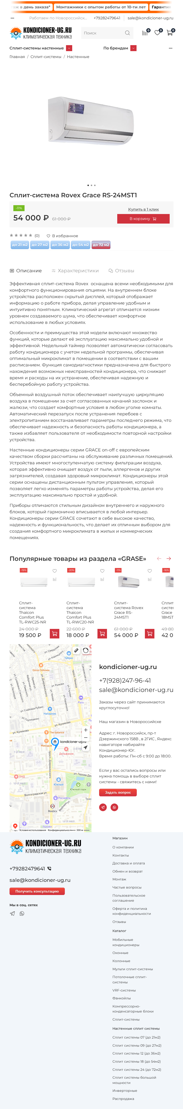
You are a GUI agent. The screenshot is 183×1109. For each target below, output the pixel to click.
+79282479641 (107, 18)
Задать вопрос (118, 792)
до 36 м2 (60, 244)
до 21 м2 (20, 244)
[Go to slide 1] (88, 185)
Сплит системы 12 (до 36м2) (136, 1053)
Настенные (78, 56)
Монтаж (119, 879)
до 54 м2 (80, 244)
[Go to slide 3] (95, 185)
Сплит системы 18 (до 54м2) (136, 1061)
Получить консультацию (37, 891)
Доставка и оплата (128, 863)
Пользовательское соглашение (128, 898)
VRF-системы (124, 990)
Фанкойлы (121, 998)
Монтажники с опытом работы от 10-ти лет (89, 7)
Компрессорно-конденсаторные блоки (133, 1009)
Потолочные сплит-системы (129, 979)
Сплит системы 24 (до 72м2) (136, 1069)
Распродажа (123, 1099)
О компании (123, 847)
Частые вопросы (127, 887)
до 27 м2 (40, 244)
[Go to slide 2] (91, 185)
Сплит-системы (45, 56)
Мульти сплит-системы (132, 969)
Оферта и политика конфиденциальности (131, 911)
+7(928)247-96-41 (125, 680)
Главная (17, 56)
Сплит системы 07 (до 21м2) (136, 1037)
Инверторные (124, 1090)
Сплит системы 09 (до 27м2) (137, 1045)
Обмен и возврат (127, 871)
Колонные (121, 961)
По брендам (115, 48)
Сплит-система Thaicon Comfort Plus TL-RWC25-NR (32, 613)
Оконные (120, 953)
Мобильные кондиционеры (125, 942)
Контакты (120, 855)
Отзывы (119, 922)
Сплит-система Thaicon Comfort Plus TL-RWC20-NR (80, 613)
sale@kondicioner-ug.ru (150, 18)
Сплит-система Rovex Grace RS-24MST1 (128, 610)
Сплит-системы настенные (37, 48)
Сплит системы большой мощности (134, 1080)
